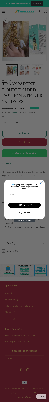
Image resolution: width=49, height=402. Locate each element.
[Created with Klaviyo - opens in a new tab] (24, 220)
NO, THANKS (25, 213)
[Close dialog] (41, 182)
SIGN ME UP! (24, 205)
